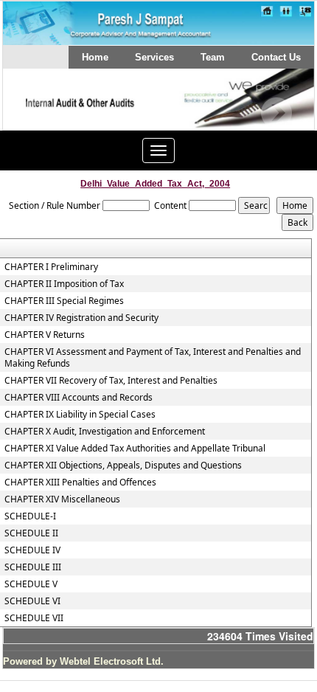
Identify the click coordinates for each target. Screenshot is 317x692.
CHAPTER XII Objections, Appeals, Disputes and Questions (123, 465)
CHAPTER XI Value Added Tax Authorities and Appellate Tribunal (134, 448)
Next (276, 113)
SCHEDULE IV (32, 550)
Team (213, 57)
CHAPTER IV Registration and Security (81, 318)
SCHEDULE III (32, 567)
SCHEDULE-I (30, 516)
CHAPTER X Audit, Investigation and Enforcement (104, 431)
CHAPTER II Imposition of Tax (64, 284)
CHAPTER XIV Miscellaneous (62, 499)
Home (95, 57)
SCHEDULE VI (32, 601)
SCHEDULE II (31, 533)
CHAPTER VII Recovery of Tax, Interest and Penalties (110, 381)
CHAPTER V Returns (44, 335)
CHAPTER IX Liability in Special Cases (80, 415)
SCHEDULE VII (33, 618)
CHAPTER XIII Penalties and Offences (80, 482)
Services (154, 57)
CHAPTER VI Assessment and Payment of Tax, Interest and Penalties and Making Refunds (152, 358)
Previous (37, 113)
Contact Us (276, 57)
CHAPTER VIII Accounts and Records (78, 398)
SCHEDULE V (31, 584)
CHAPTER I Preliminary (51, 267)
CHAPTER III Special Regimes (64, 301)
